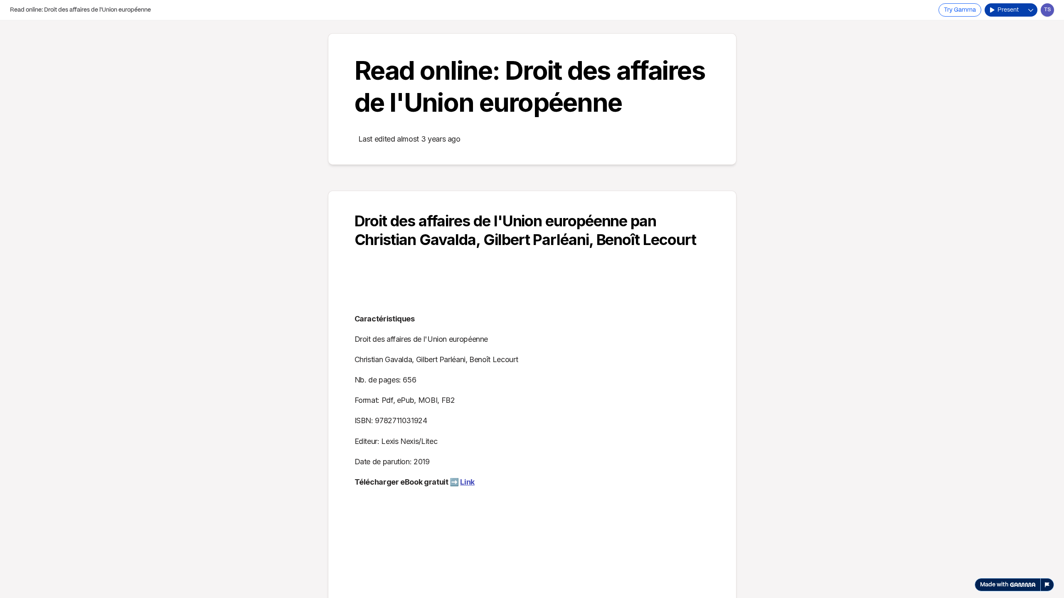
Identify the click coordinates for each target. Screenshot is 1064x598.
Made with (994, 585)
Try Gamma (960, 10)
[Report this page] (1047, 584)
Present (1008, 10)
